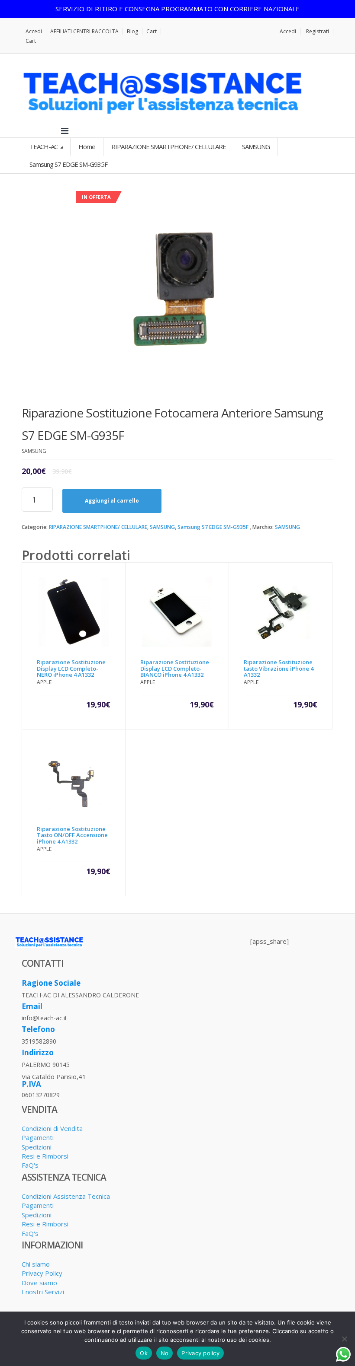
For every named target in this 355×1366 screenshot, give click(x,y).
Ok (144, 1353)
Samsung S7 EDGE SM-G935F (213, 527)
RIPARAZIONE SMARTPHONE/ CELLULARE (98, 527)
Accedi (34, 31)
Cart (151, 31)
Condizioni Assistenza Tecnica (66, 1196)
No (165, 1353)
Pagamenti (38, 1137)
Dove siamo (39, 1282)
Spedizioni (37, 1147)
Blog (132, 31)
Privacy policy (200, 1353)
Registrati (317, 31)
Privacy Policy (42, 1273)
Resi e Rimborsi (45, 1156)
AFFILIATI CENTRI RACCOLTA (84, 31)
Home (86, 146)
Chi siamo (36, 1264)
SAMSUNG (162, 527)
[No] (344, 1338)
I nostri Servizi (43, 1291)
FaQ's (30, 1165)
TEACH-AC (44, 146)
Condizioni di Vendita (52, 1128)
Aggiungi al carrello (112, 500)
